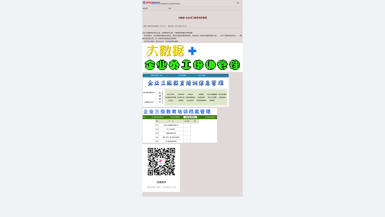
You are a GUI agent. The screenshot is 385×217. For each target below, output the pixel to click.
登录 (238, 3)
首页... (170, 8)
